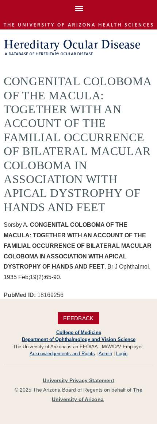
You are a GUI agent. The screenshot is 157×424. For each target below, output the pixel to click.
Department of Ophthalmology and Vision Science (78, 339)
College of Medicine (78, 332)
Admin (105, 353)
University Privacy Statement (78, 380)
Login (121, 353)
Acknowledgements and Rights (62, 353)
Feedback (78, 318)
